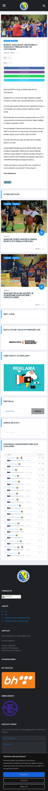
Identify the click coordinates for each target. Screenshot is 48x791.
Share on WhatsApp (24, 76)
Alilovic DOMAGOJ (12, 464)
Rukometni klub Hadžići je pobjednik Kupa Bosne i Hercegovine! (19, 295)
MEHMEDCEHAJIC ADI (13, 511)
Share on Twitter (24, 80)
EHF (6, 615)
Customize (24, 781)
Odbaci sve (24, 787)
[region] (24, 772)
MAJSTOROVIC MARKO (13, 517)
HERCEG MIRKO (12, 547)
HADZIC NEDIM (11, 476)
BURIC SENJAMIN (12, 481)
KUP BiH (7, 182)
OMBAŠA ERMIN (12, 523)
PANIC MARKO (11, 488)
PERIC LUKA (10, 470)
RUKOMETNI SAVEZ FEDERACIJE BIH (16, 621)
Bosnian (8, 597)
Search (38, 411)
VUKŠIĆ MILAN (11, 499)
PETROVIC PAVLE (12, 553)
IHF (6, 611)
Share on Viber (24, 72)
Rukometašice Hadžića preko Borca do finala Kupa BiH (20, 240)
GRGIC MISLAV (11, 458)
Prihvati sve (24, 774)
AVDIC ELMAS (11, 493)
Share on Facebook (24, 68)
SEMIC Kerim (11, 535)
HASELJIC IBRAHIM (12, 505)
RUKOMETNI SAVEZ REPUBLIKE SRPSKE (17, 618)
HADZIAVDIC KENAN (13, 541)
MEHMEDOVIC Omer (13, 529)
